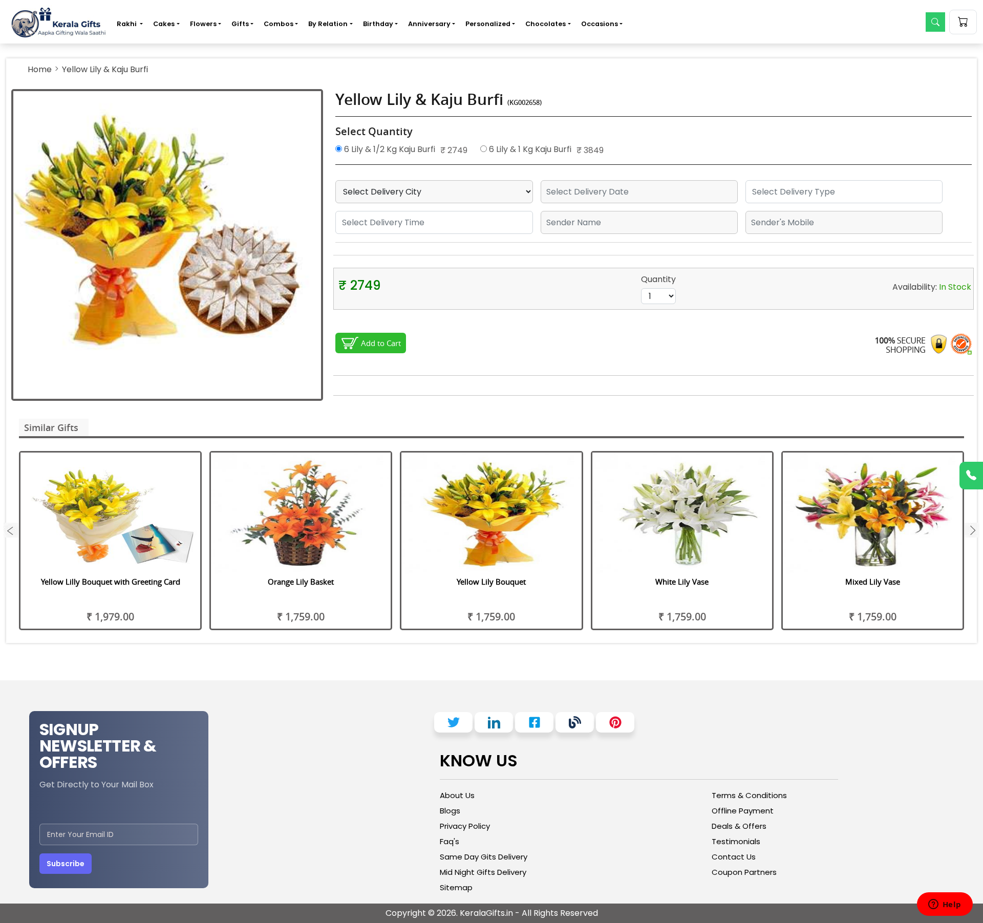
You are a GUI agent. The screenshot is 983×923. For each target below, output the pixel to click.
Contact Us (734, 856)
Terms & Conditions (749, 795)
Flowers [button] (203, 23)
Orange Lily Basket (301, 581)
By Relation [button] (328, 23)
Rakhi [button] (127, 23)
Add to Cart (381, 343)
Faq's (449, 841)
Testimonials (736, 841)
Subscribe (65, 863)
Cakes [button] (164, 23)
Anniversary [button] (429, 23)
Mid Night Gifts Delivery (483, 872)
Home (40, 69)
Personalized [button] (487, 23)
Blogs (450, 810)
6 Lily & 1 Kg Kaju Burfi (529, 149)
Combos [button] (278, 23)
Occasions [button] (599, 23)
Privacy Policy (465, 826)
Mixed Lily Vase (872, 581)
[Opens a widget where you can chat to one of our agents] (944, 905)
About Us (457, 795)
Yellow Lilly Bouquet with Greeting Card (110, 581)
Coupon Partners (744, 872)
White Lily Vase (682, 581)
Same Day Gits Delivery (483, 856)
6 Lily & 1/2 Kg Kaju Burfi (388, 149)
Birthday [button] (378, 23)
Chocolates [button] (545, 23)
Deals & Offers (739, 826)
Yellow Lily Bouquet (491, 581)
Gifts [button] (240, 23)
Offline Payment (743, 810)
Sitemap (456, 887)
